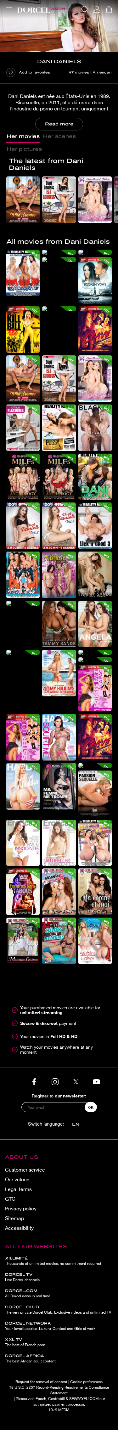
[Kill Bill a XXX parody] (23, 329)
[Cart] (109, 9)
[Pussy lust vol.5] (59, 428)
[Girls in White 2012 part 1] (23, 941)
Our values (17, 1179)
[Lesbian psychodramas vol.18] (59, 575)
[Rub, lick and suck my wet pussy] (59, 252)
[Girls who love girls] (95, 199)
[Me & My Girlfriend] (95, 891)
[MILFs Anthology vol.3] (23, 477)
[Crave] (95, 329)
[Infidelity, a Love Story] (95, 941)
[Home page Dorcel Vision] (41, 9)
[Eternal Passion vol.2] (23, 843)
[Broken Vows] (95, 280)
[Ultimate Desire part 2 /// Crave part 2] (95, 737)
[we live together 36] (59, 308)
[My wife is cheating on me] (59, 786)
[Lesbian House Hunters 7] (59, 941)
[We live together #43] (59, 259)
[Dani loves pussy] (95, 477)
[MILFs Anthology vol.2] (59, 477)
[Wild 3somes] (23, 199)
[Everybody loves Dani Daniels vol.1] (59, 525)
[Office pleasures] (23, 428)
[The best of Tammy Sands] (59, 624)
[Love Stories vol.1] (59, 843)
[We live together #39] (95, 652)
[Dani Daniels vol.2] (23, 525)
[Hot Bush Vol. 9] (95, 765)
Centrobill (56, 1399)
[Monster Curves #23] (95, 843)
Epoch (41, 1399)
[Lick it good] (95, 252)
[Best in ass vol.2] (23, 273)
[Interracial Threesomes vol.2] (95, 428)
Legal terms (18, 1189)
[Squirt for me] (59, 737)
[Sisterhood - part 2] (95, 688)
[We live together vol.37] (95, 659)
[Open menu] (8, 6)
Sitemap (14, 1218)
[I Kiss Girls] (59, 891)
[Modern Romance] (95, 794)
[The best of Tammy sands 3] (95, 575)
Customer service (25, 1170)
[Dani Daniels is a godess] (59, 199)
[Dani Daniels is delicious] (23, 603)
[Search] (85, 9)
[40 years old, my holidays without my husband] (59, 673)
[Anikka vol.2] (23, 786)
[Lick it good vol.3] (95, 525)
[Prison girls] (23, 575)
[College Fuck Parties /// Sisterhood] (23, 737)
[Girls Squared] (23, 891)
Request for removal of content (41, 1382)
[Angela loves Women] (95, 624)
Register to (59, 1095)
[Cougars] (23, 652)
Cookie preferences (86, 1382)
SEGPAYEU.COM (83, 1399)
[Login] (97, 9)
